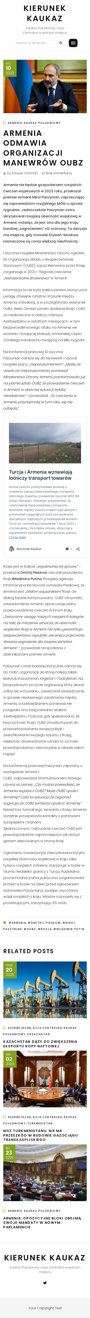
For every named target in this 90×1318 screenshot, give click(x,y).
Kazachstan (38, 1034)
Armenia (15, 123)
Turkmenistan (40, 1123)
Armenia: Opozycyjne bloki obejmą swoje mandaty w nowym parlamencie (42, 1223)
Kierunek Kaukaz (45, 13)
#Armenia (17, 923)
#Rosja (45, 929)
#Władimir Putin (68, 929)
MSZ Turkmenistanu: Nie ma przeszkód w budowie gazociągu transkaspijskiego (40, 1135)
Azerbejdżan (19, 1028)
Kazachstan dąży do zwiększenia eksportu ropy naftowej (40, 1044)
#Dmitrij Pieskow (44, 923)
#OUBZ (30, 929)
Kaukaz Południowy (42, 123)
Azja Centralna (47, 1028)
